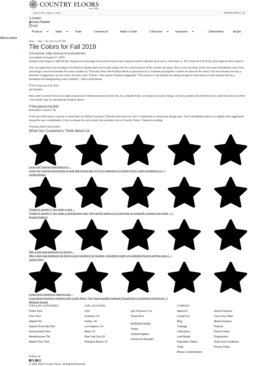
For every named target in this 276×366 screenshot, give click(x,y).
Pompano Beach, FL (96, 341)
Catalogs (182, 326)
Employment (221, 336)
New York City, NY (94, 336)
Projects (218, 326)
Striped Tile (35, 321)
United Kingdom (140, 334)
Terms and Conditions (226, 341)
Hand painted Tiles (39, 331)
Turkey (134, 329)
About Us (182, 311)
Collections (183, 331)
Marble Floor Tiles (39, 341)
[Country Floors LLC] (64, 4)
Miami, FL (90, 331)
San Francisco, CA (141, 311)
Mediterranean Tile (39, 336)
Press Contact (222, 331)
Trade (180, 346)
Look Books (183, 336)
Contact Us (183, 316)
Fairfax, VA (90, 321)
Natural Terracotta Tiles (42, 326)
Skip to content (8, 37)
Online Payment (223, 311)
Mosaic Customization (189, 352)
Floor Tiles (35, 316)
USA (87, 311)
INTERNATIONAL (141, 323)
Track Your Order (223, 316)
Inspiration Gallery (187, 341)
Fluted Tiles (35, 311)
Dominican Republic (142, 339)
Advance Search (232, 12)
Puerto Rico (137, 316)
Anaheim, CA (92, 316)
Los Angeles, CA (93, 326)
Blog (179, 321)
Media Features (223, 321)
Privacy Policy (222, 346)
